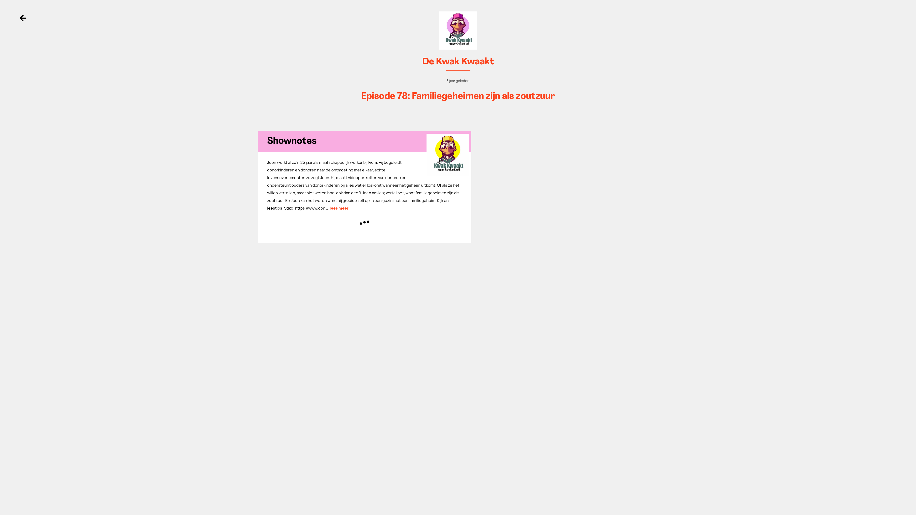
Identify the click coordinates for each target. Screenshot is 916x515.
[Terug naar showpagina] (458, 30)
